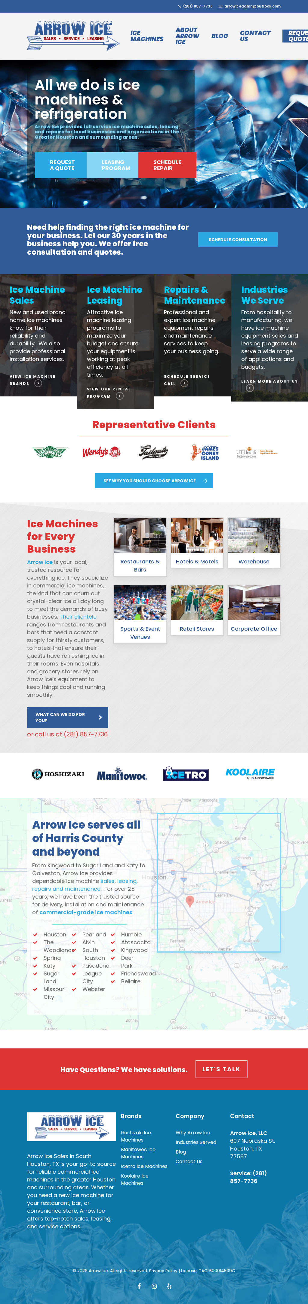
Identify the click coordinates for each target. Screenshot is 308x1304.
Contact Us (189, 1161)
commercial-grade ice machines (85, 912)
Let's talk (221, 1069)
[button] (62, 165)
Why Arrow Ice (193, 1132)
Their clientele (78, 616)
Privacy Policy (163, 1271)
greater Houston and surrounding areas (71, 1183)
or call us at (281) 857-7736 (67, 734)
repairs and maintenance (66, 889)
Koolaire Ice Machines (135, 1179)
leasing (127, 881)
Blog (181, 1151)
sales (107, 881)
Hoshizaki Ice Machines (136, 1136)
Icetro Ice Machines (144, 1166)
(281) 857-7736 (248, 1177)
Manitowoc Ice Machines (138, 1153)
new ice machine (81, 1195)
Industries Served (196, 1142)
